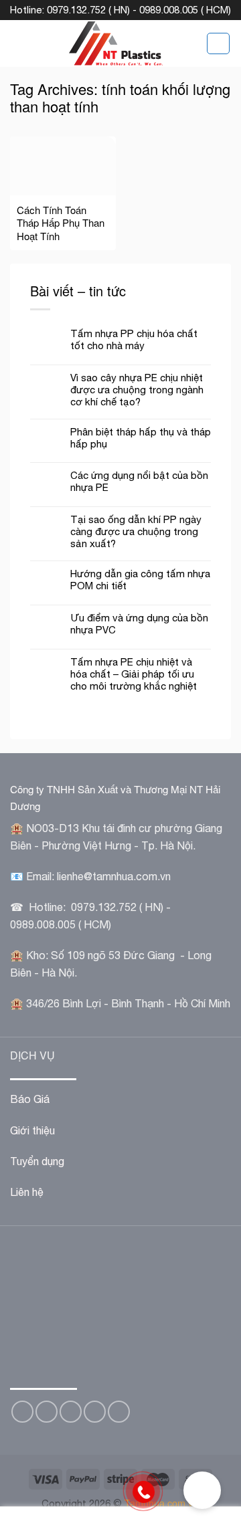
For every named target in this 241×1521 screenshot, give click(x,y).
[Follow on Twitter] (46, 1412)
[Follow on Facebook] (22, 1412)
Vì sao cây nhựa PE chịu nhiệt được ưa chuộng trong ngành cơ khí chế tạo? (137, 389)
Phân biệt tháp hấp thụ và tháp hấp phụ (140, 437)
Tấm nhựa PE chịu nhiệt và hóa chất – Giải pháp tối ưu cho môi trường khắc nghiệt (133, 674)
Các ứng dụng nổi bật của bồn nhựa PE (139, 481)
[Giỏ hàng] (218, 43)
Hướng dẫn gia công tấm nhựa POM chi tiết (140, 579)
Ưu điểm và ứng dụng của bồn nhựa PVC (139, 623)
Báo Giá (30, 1099)
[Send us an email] (71, 1412)
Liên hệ (27, 1192)
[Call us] (95, 1412)
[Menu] (18, 43)
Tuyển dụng (37, 1161)
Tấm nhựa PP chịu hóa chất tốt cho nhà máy (133, 339)
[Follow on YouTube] (119, 1412)
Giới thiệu (32, 1130)
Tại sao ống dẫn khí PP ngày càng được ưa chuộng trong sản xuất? (136, 531)
